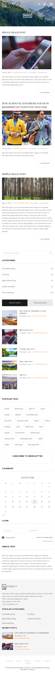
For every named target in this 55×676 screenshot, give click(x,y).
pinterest (27, 661)
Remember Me (10, 537)
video (40, 439)
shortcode (35, 433)
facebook (10, 661)
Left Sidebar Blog (21, 203)
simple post (9, 439)
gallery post (22, 421)
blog (43, 409)
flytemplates (32, 415)
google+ (28, 663)
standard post (26, 439)
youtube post (33, 445)
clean (7, 415)
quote (7, 433)
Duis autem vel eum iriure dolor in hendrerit (32, 312)
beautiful (19, 409)
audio (6, 409)
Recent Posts (14, 303)
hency (36, 421)
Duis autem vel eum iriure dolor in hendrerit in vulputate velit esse (25, 105)
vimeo (6, 445)
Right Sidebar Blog (27, 280)
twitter (18, 661)
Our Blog (27, 274)
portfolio (29, 427)
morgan (33, 72)
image (47, 421)
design (18, 415)
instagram (37, 661)
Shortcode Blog (20, 72)
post (41, 427)
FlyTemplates (18, 668)
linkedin (47, 661)
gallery (7, 421)
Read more (45, 92)
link (18, 427)
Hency (13, 4)
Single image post (14, 32)
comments (42, 72)
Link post (23, 375)
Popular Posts (40, 303)
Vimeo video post (26, 361)
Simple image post (14, 174)
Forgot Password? (47, 541)
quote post (20, 433)
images (7, 427)
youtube (18, 445)
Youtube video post (27, 349)
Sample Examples (27, 286)
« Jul (3, 515)
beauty (32, 409)
